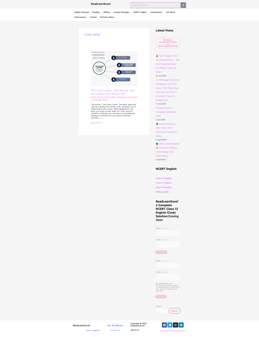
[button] (96, 12)
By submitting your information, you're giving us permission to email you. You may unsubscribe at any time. (168, 287)
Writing (106, 12)
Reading (95, 12)
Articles (93, 17)
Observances (80, 17)
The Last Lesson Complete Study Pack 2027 (166, 112)
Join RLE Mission (115, 325)
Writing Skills (109, 97)
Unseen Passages (122, 12)
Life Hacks (170, 12)
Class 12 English (164, 178)
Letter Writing (97, 97)
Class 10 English (164, 187)
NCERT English (139, 12)
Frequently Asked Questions (172, 331)
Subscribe (161, 296)
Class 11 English (163, 183)
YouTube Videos (107, 17)
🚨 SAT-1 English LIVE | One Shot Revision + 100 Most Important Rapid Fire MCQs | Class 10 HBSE (167, 64)
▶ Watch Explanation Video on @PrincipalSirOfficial (168, 43)
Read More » (96, 123)
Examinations (156, 12)
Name (162, 228)
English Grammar (81, 12)
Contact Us (161, 252)
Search (159, 306)
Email (162, 240)
